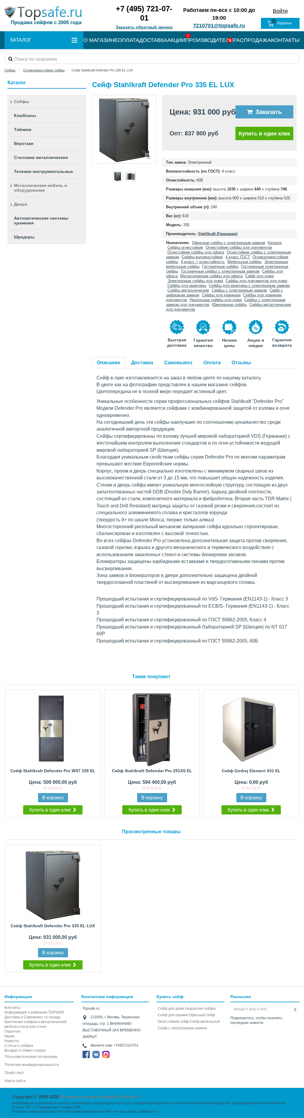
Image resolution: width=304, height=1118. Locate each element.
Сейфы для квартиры (186, 285)
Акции (9, 1036)
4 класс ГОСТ (237, 257)
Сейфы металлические (188, 290)
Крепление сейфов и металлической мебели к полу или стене (35, 1024)
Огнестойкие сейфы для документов (239, 247)
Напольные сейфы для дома (216, 300)
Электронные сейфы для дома (195, 281)
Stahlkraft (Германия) (218, 234)
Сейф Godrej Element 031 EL (251, 770)
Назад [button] (95, 129)
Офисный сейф (202, 1015)
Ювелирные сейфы (229, 304)
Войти (280, 11)
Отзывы (241, 362)
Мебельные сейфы (244, 261)
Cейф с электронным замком (182, 1028)
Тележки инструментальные (43, 171)
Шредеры (24, 236)
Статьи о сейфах (18, 1046)
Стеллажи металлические (41, 157)
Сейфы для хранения (221, 295)
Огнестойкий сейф (173, 1022)
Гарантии (12, 1031)
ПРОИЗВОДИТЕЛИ (209, 40)
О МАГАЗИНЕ (100, 40)
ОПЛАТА (128, 40)
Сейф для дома (259, 276)
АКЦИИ (176, 40)
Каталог (275, 242)
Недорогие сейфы (200, 1008)
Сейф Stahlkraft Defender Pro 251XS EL (152, 770)
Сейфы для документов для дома (256, 281)
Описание (108, 362)
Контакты (12, 1008)
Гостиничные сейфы (220, 266)
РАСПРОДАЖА (252, 40)
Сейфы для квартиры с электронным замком (249, 285)
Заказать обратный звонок (144, 27)
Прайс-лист (14, 1073)
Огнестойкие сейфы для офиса (195, 252)
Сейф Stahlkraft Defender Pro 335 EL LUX (53, 925)
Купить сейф (169, 996)
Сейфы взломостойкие (202, 257)
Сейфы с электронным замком (239, 290)
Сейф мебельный (205, 1022)
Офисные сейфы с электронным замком (228, 242)
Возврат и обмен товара (25, 1050)
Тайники (22, 129)
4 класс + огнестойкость (203, 261)
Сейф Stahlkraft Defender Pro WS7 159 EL (52, 770)
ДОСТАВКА (153, 40)
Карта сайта (15, 1081)
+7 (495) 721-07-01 (144, 13)
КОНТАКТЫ (285, 40)
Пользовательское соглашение (31, 1057)
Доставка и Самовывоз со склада (32, 1017)
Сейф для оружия (173, 1015)
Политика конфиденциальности (32, 1065)
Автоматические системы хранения (41, 220)
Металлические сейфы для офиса (211, 276)
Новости (11, 1041)
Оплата (212, 362)
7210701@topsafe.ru (219, 26)
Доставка (142, 362)
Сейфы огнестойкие (185, 247)
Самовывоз (178, 362)
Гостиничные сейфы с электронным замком (220, 271)
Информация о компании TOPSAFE (34, 1012)
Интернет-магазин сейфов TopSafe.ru (100, 1096)
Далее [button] (153, 129)
